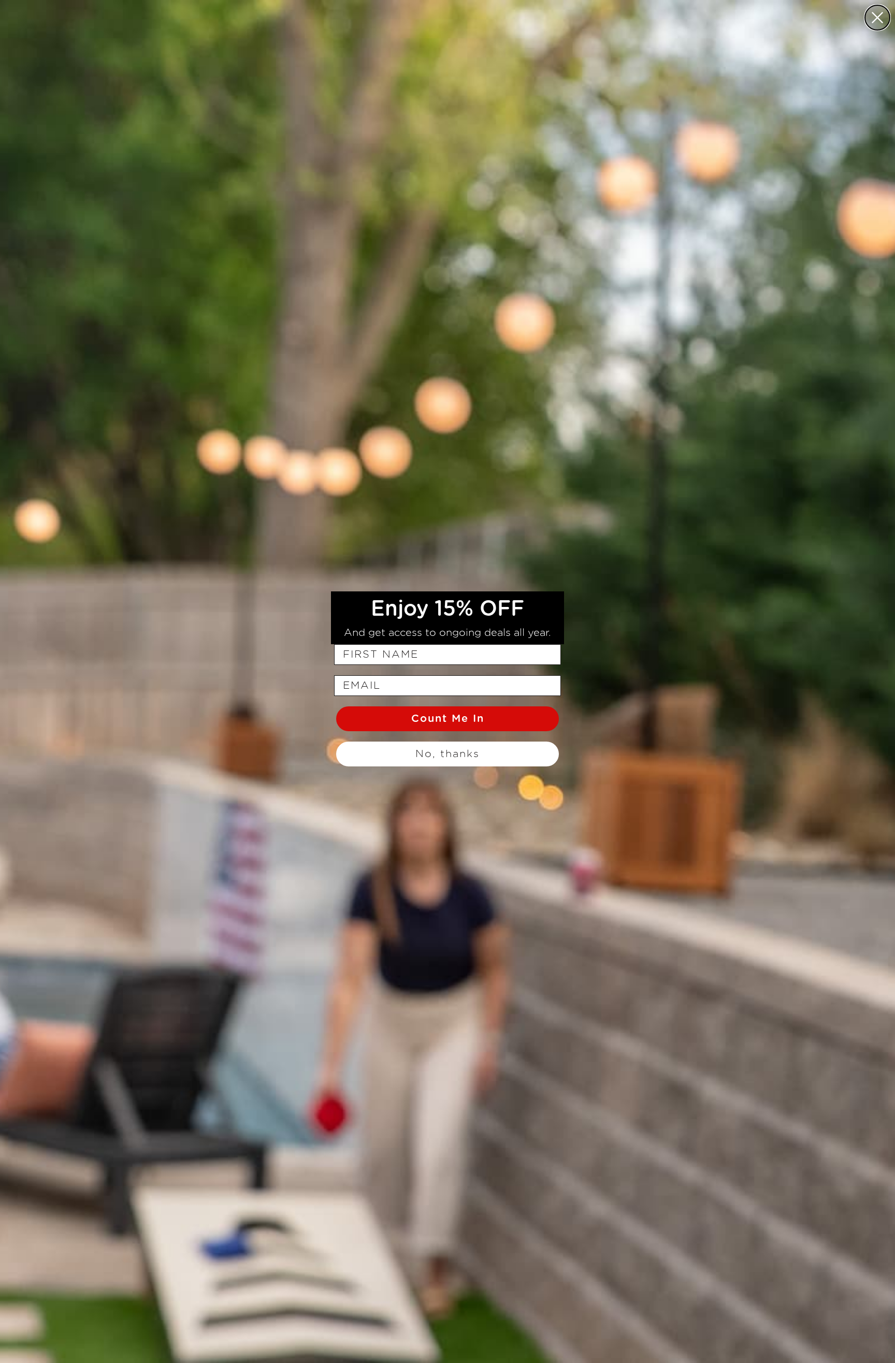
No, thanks (447, 754)
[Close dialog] (877, 17)
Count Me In (447, 719)
